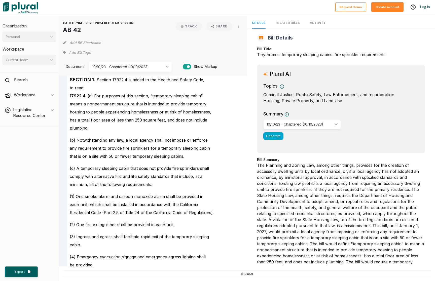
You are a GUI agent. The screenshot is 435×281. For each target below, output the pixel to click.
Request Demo (351, 7)
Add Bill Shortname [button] (85, 43)
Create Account (387, 7)
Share (221, 26)
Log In (425, 7)
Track (191, 26)
